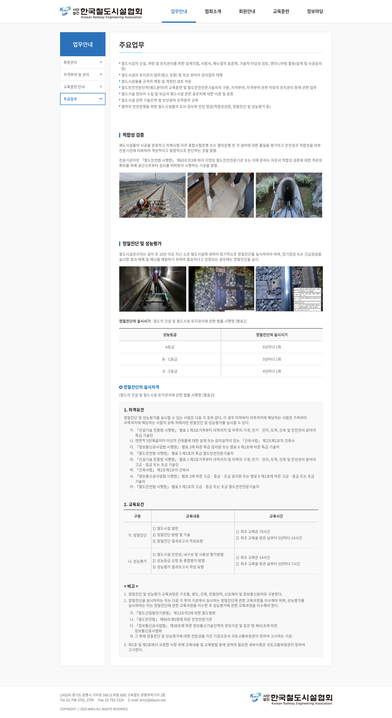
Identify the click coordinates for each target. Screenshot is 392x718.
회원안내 (247, 11)
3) (154, 541)
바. (132, 469)
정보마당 (315, 11)
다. (132, 446)
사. (132, 476)
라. (132, 453)
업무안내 (179, 11)
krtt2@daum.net (153, 699)
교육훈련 (281, 11)
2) (154, 534)
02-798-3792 (75, 699)
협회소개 (213, 11)
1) (154, 528)
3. (125, 644)
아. (132, 486)
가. (132, 430)
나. (132, 440)
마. (132, 459)
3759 (90, 699)
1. (125, 594)
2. (125, 600)
